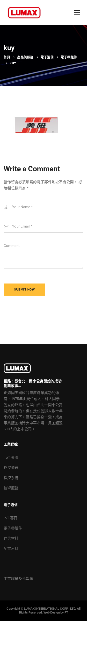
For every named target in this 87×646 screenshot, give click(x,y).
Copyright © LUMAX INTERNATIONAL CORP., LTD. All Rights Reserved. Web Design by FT (43, 610)
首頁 (7, 57)
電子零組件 (69, 57)
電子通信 (47, 57)
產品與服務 (25, 57)
